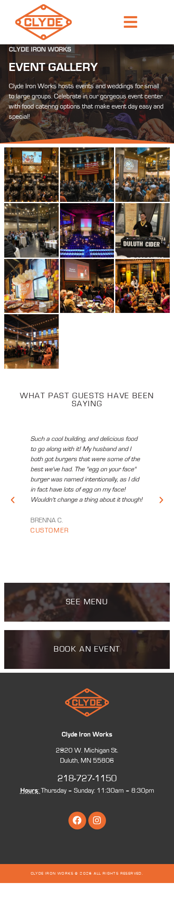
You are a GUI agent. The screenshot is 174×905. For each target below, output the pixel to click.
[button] (12, 500)
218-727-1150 (87, 778)
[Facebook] (77, 820)
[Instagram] (97, 820)
